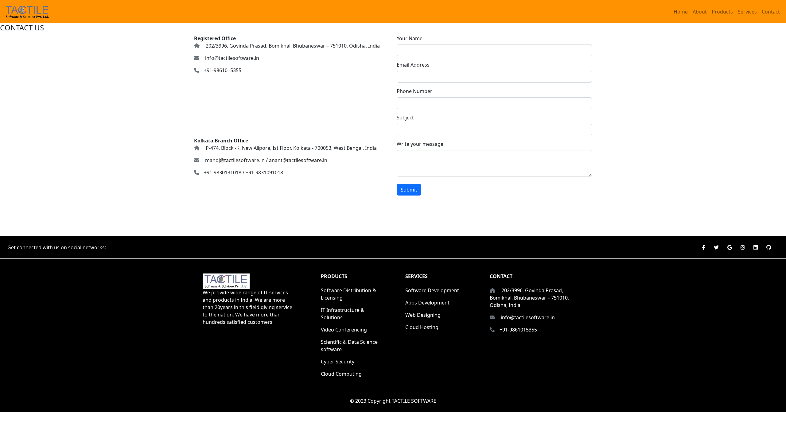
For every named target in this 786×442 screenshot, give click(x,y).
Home (681, 11)
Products (722, 11)
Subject (405, 117)
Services (747, 11)
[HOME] (27, 11)
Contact (771, 11)
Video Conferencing (344, 329)
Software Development (432, 290)
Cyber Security (337, 361)
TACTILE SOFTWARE (414, 400)
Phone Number (414, 91)
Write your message (420, 144)
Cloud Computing (341, 373)
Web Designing (423, 315)
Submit (409, 189)
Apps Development (427, 302)
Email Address (413, 64)
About (700, 11)
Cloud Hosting (421, 327)
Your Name (409, 38)
